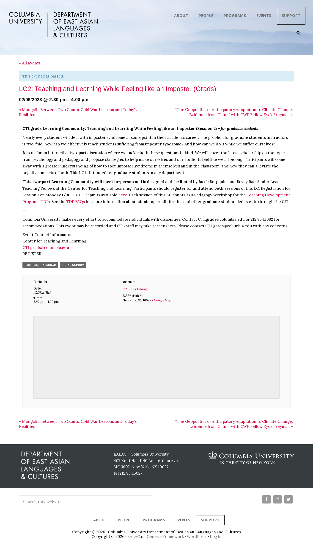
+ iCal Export (73, 265)
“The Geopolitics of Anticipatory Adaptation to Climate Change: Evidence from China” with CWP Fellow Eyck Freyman (234, 112)
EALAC (133, 536)
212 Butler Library (135, 289)
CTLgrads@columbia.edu (45, 247)
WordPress (197, 536)
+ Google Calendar (40, 265)
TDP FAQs (75, 201)
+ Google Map (161, 300)
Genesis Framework (165, 536)
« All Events (30, 63)
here (122, 195)
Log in (216, 536)
